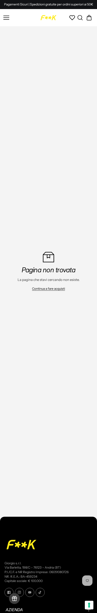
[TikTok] (40, 592)
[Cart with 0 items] (89, 17)
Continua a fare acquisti (48, 289)
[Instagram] (19, 592)
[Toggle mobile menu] (20, 17)
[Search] (80, 17)
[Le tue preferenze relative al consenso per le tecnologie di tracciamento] (89, 605)
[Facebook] (9, 592)
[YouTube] (29, 592)
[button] (89, 17)
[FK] (48, 17)
